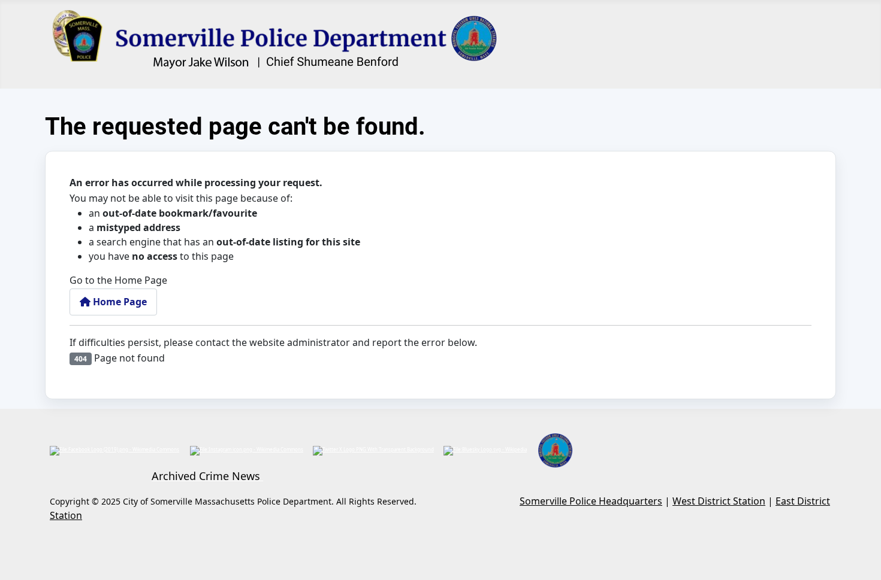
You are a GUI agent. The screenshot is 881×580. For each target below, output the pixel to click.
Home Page (118, 301)
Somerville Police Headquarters (591, 501)
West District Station (718, 501)
